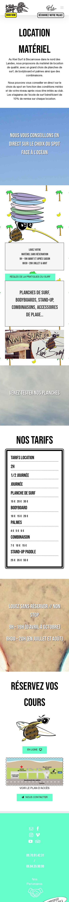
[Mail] (31, 829)
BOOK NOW (11, 15)
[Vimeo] (38, 835)
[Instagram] (31, 835)
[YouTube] (30, 841)
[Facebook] (38, 829)
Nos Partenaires (34, 882)
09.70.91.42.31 (35, 855)
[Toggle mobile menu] (62, 7)
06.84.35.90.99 (35, 866)
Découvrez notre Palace (51, 15)
